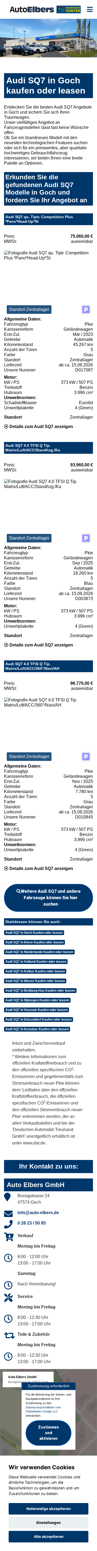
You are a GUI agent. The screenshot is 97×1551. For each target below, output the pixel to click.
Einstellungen (48, 1522)
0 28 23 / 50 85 (32, 1223)
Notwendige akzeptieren (48, 1509)
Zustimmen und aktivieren (48, 1433)
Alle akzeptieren (48, 1536)
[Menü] (89, 9)
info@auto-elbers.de (38, 1212)
